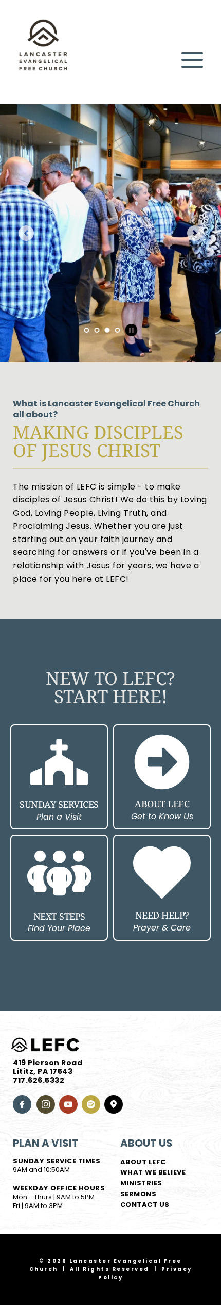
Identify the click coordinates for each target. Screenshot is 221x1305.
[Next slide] (195, 233)
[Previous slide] (26, 233)
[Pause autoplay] (131, 330)
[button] (192, 60)
